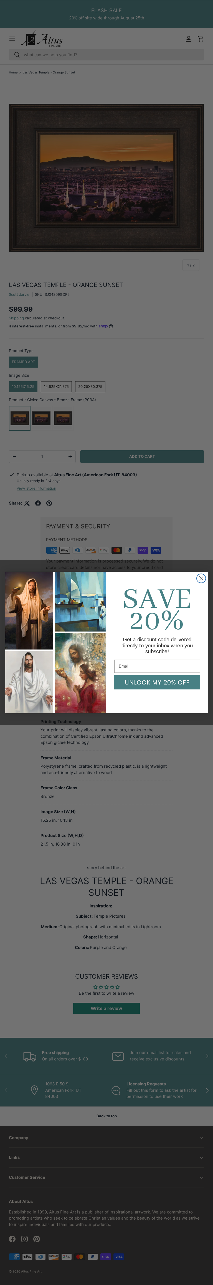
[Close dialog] (201, 578)
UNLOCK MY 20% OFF (157, 682)
